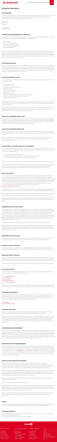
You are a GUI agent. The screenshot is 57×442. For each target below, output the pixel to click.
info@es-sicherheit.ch (6, 28)
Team (36, 2)
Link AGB (28, 416)
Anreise (44, 430)
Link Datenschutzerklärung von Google (8, 303)
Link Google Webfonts (5, 302)
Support (42, 2)
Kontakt (52, 2)
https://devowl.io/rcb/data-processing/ (45, 190)
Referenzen (46, 2)
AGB (44, 438)
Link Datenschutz (12, 276)
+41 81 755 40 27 (7, 437)
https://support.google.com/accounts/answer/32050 (11, 186)
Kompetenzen (31, 2)
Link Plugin (7, 276)
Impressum (45, 432)
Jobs (38, 2)
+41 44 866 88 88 (19, 435)
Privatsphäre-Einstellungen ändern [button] (49, 436)
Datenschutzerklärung (47, 434)
